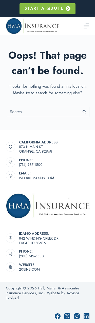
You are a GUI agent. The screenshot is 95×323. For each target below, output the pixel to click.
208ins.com (29, 269)
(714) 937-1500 (31, 164)
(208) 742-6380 (31, 256)
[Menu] (86, 26)
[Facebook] (58, 316)
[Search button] (84, 112)
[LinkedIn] (86, 316)
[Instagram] (77, 316)
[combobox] (43, 112)
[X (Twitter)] (67, 316)
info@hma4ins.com (36, 178)
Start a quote (44, 8)
